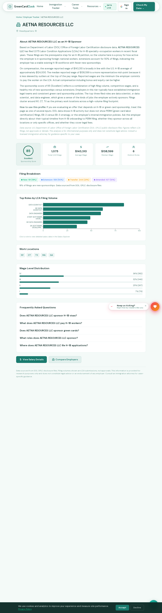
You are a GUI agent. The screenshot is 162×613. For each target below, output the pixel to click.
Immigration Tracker (55, 6)
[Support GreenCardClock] (155, 306)
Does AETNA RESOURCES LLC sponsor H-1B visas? (48, 315)
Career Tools (75, 6)
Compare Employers (67, 359)
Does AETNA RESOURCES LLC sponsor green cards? (49, 330)
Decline (137, 607)
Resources (92, 6)
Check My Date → (141, 6)
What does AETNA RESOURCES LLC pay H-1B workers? (51, 323)
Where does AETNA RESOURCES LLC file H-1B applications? (54, 345)
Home (40, 6)
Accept (122, 607)
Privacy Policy (25, 609)
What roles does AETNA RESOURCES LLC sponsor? (49, 338)
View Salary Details (33, 359)
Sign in (126, 6)
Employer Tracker (31, 17)
